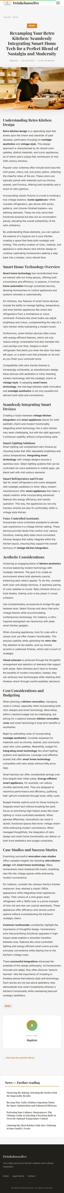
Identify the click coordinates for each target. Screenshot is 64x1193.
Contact (31, 1176)
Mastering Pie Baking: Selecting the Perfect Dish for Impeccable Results (32, 1094)
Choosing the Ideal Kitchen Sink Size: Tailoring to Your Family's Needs (31, 1127)
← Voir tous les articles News (19, 1057)
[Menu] (58, 3)
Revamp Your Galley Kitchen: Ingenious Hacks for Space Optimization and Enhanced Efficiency (32, 1104)
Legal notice (18, 1176)
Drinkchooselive (26, 3)
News (15, 17)
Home (6, 1176)
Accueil (7, 17)
